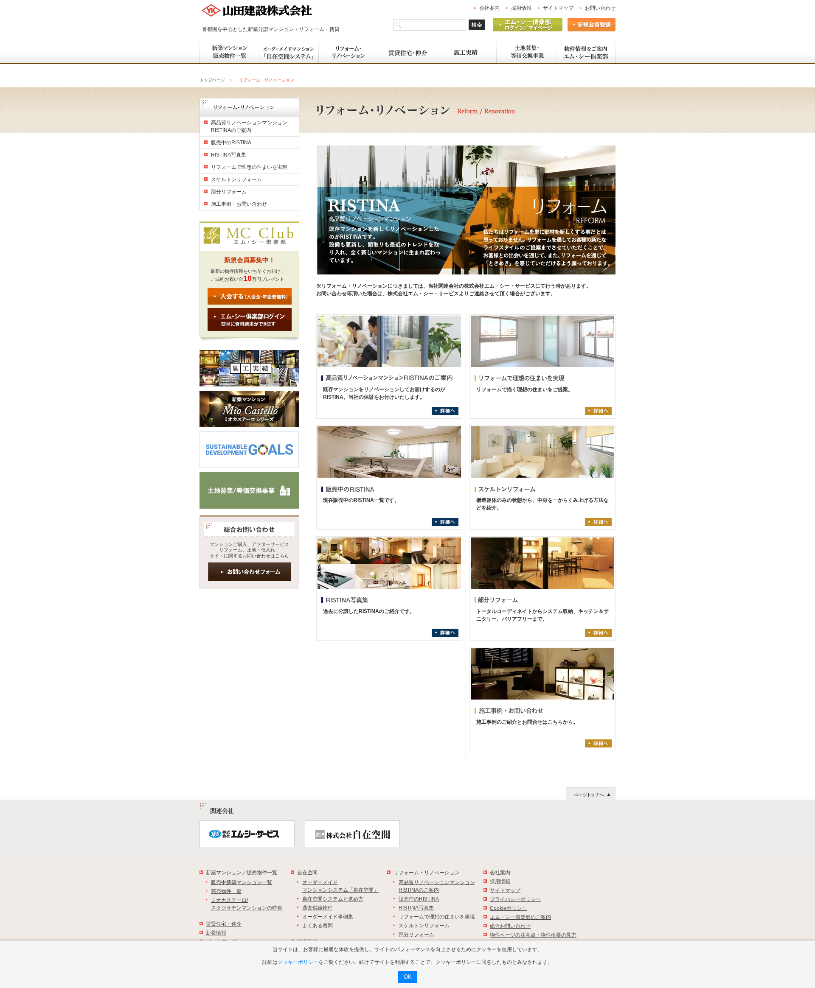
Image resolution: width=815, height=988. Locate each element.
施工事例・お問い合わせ (239, 204)
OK (408, 977)
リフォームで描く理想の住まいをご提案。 (524, 389)
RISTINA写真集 (228, 155)
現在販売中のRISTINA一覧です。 (361, 500)
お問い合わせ (600, 8)
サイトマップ (558, 8)
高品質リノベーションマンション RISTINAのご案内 (249, 126)
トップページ (212, 80)
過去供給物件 (317, 908)
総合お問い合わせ (510, 926)
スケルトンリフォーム (236, 179)
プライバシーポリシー (515, 899)
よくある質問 (317, 926)
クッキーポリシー (298, 962)
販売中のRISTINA (231, 143)
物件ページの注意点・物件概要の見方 (533, 935)
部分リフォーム (229, 192)
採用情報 (521, 8)
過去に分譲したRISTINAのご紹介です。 (369, 611)
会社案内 (489, 8)
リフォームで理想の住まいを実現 (249, 167)
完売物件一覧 (226, 891)
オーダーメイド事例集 (327, 917)
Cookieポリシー (508, 908)
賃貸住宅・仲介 (224, 924)
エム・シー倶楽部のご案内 (520, 917)
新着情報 (216, 933)
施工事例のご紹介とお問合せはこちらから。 (527, 722)
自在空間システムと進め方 (332, 899)
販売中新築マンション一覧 (241, 882)
